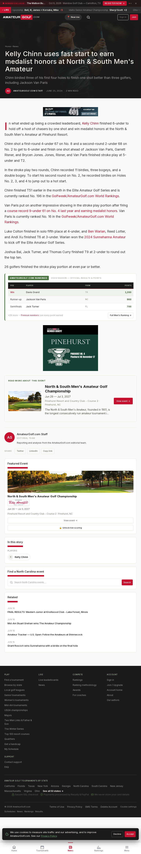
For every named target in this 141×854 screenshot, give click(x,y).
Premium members (30, 315)
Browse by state (13, 685)
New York (43, 786)
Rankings (78, 680)
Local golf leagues (14, 690)
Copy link (47, 451)
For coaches (79, 695)
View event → (70, 520)
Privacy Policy (74, 806)
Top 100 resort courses (17, 734)
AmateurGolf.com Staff (28, 90)
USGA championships (16, 710)
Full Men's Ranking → (120, 315)
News (16, 46)
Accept (130, 834)
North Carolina (81, 786)
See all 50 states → (53, 791)
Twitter (20, 451)
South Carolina (99, 786)
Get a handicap (12, 744)
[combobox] (70, 582)
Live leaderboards (48, 680)
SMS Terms (91, 806)
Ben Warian (96, 231)
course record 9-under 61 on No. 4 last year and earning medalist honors (62, 211)
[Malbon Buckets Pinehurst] (70, 348)
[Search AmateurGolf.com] (88, 17)
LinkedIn (33, 451)
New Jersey (116, 786)
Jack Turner (32, 306)
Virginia (28, 791)
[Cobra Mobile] (70, 111)
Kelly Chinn (90, 123)
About (110, 695)
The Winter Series (14, 728)
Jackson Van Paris (36, 299)
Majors (8, 715)
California (9, 786)
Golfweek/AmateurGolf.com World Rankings (85, 196)
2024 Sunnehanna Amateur (105, 237)
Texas (31, 786)
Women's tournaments (16, 700)
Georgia (66, 786)
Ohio (37, 791)
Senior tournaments (15, 695)
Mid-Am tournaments (15, 705)
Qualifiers (9, 739)
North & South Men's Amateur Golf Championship (42, 496)
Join (134, 17)
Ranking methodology (85, 685)
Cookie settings (128, 806)
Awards (77, 690)
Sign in (123, 17)
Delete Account (109, 806)
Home (8, 46)
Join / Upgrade (115, 685)
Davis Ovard (32, 292)
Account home (114, 690)
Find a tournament (14, 680)
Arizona (55, 786)
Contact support (13, 762)
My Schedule (11, 749)
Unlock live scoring (70, 527)
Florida (21, 786)
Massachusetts (12, 791)
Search (127, 582)
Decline (117, 834)
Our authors (113, 700)
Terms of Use (56, 806)
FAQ (6, 767)
